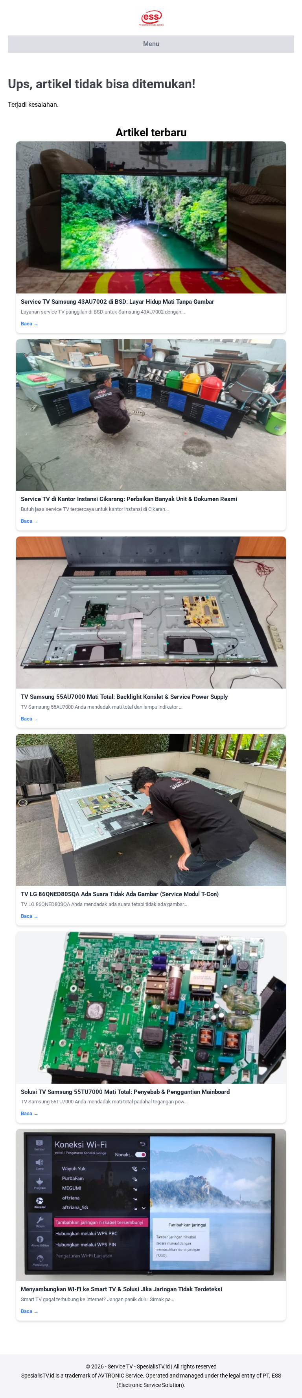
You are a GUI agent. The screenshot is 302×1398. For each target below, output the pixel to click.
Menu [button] (151, 44)
